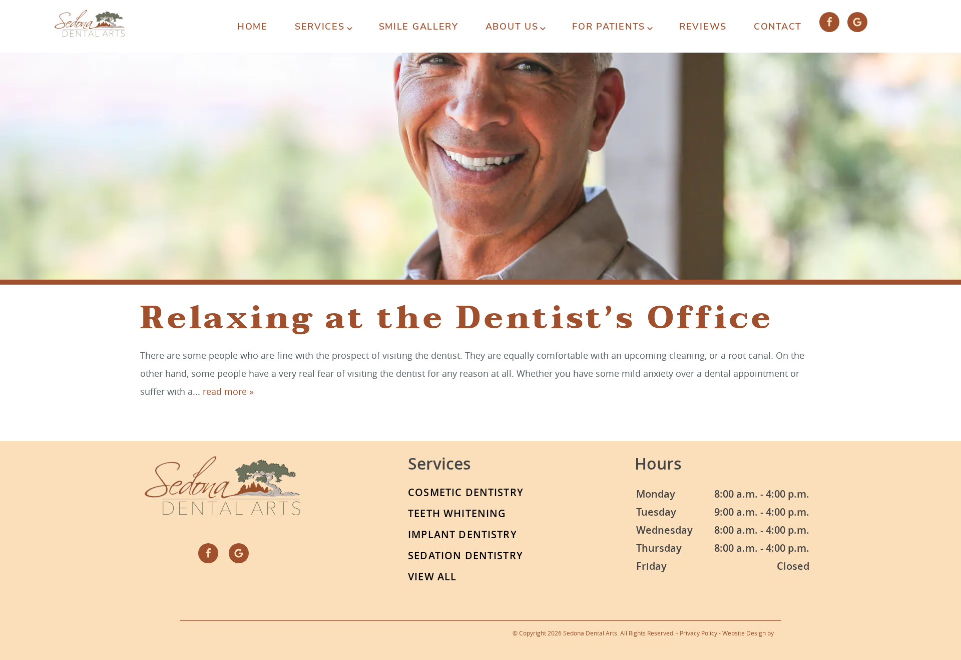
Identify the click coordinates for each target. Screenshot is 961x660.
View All (432, 576)
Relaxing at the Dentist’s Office (456, 318)
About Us (512, 27)
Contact (778, 27)
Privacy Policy (698, 633)
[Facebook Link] (829, 22)
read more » (228, 391)
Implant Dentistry (462, 534)
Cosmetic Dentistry (466, 492)
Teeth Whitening (457, 513)
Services (320, 27)
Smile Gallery (418, 27)
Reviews (703, 27)
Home (252, 27)
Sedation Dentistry (465, 555)
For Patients (608, 27)
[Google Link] (857, 22)
